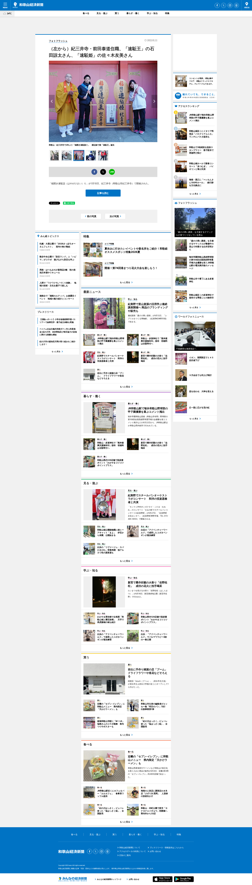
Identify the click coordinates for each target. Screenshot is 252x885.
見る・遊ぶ (102, 13)
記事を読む (103, 193)
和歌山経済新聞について (129, 847)
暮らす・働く (133, 13)
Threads (236, 5)
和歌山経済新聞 (28, 5)
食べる (86, 13)
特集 (167, 13)
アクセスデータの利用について (132, 851)
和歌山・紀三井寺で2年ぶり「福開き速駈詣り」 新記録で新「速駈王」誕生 (81, 145)
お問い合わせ (155, 851)
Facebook (217, 5)
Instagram (230, 5)
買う (117, 13)
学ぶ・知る (152, 13)
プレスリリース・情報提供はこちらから (167, 847)
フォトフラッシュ (58, 40)
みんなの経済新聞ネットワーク (72, 879)
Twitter (223, 5)
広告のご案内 (125, 855)
